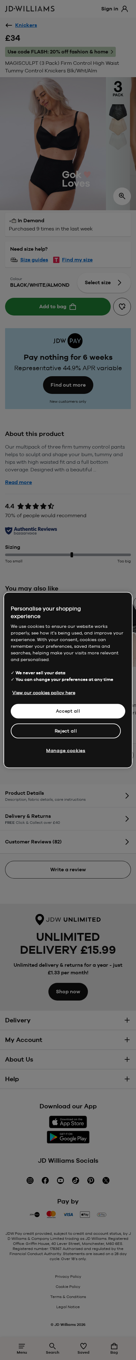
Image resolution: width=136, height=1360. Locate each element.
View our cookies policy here (43, 692)
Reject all (66, 730)
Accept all (68, 711)
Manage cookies (65, 750)
